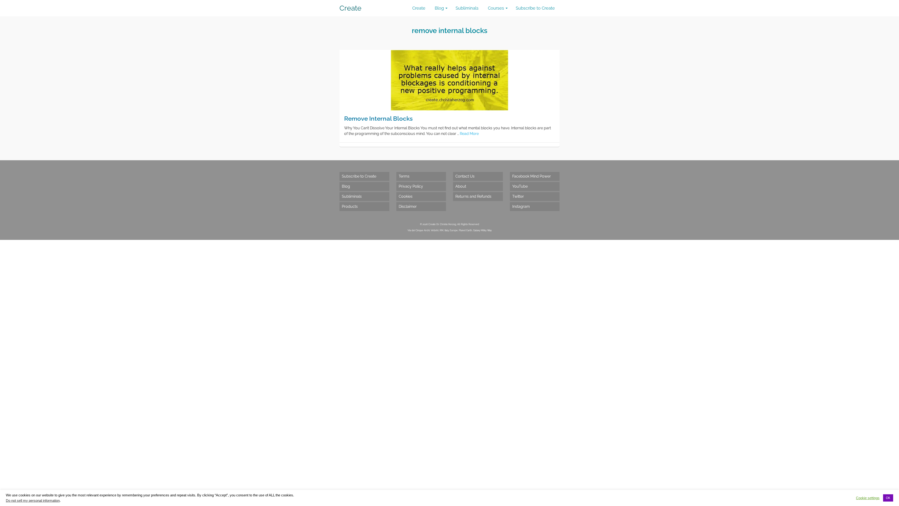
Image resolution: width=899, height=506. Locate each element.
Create (350, 8)
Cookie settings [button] (868, 498)
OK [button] (888, 498)
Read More (469, 133)
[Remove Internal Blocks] (449, 80)
